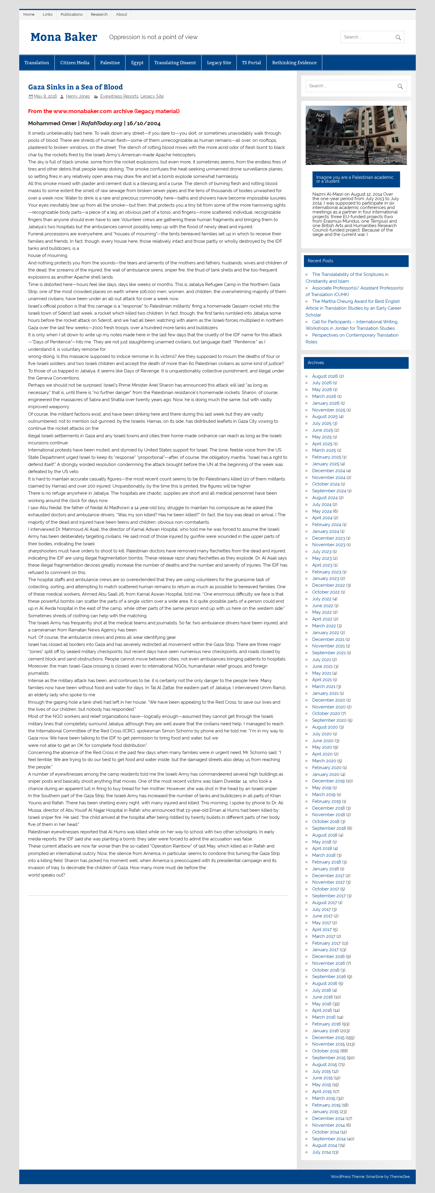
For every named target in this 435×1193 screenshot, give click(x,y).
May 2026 (322, 389)
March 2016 (324, 1017)
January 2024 (325, 531)
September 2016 (329, 976)
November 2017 (328, 882)
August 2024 (325, 497)
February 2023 (326, 572)
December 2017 (328, 875)
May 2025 (322, 437)
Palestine (110, 62)
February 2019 (326, 801)
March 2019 (324, 794)
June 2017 (322, 916)
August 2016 (324, 983)
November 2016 (328, 963)
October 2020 (326, 713)
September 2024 (329, 490)
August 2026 (325, 376)
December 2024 (328, 470)
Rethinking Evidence (294, 62)
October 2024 (326, 484)
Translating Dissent (175, 62)
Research (99, 14)
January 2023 (325, 578)
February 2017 (326, 943)
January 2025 (325, 464)
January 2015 (325, 1111)
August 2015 (324, 1064)
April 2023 (322, 565)
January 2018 (325, 869)
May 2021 (321, 673)
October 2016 (325, 970)
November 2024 (328, 477)
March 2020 (324, 760)
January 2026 (325, 403)
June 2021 (322, 666)
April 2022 (322, 619)
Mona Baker (63, 36)
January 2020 (325, 774)
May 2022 (322, 612)
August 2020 (325, 727)
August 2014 (324, 1145)
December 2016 (328, 956)
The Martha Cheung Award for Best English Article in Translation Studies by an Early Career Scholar (353, 308)
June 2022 (322, 605)
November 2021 (328, 646)
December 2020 (328, 700)
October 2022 (326, 592)
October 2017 (325, 889)
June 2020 (323, 740)
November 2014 (328, 1125)
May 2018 (321, 842)
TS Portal (251, 62)
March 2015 (323, 1098)
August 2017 (324, 902)
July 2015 (321, 1071)
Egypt (137, 62)
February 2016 (326, 1024)
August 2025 (325, 416)
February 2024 (326, 524)
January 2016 (325, 1030)
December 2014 (328, 1118)
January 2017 (325, 949)
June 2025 (322, 430)
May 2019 (321, 787)
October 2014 (325, 1132)
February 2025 (326, 457)
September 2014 (329, 1138)
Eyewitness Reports (119, 96)
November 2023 (328, 544)
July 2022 (321, 599)
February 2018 (326, 862)
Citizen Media (74, 62)
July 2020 (322, 734)
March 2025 (324, 450)
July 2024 (321, 504)
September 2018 (329, 828)
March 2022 (324, 625)
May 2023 (322, 558)
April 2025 (322, 443)
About (121, 14)
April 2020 (322, 754)
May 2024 (322, 511)
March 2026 (324, 396)
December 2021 (328, 639)
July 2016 (321, 990)
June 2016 (322, 997)
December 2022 (328, 585)
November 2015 (328, 1044)
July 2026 (322, 382)
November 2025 (328, 410)
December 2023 (328, 538)
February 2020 (326, 767)
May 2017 (321, 922)
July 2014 (321, 1152)
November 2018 (328, 814)
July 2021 (321, 659)
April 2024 (322, 517)
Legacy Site (219, 62)
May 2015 (321, 1084)
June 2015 (322, 1078)
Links (47, 14)
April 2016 (322, 1010)
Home (29, 14)
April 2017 (322, 929)
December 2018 (328, 808)
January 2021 (325, 693)
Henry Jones (78, 96)
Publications (72, 14)
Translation (37, 62)
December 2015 (328, 1037)
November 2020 (329, 707)
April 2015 (322, 1091)
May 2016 (321, 1004)
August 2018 (324, 835)
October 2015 (325, 1051)
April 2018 (322, 848)
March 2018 (324, 855)
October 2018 (325, 821)
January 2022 (325, 632)
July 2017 (321, 909)
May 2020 (322, 747)
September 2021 (329, 652)
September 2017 (329, 895)
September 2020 (329, 720)
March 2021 (323, 686)
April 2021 (322, 679)
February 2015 (326, 1105)
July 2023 (321, 551)
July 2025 (321, 423)
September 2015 (329, 1057)
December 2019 (328, 781)
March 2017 (323, 936)
